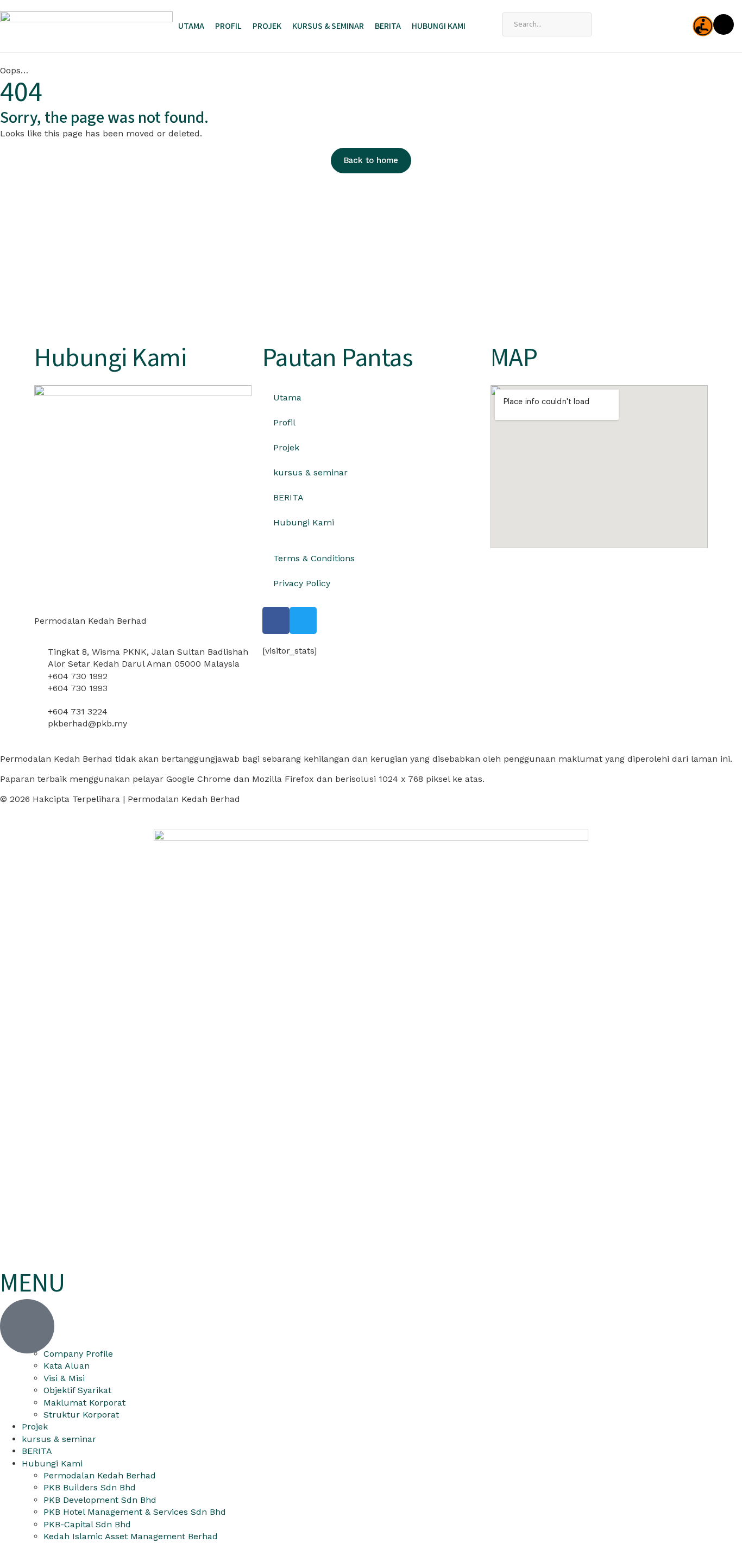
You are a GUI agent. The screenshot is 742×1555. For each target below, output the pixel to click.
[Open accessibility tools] (703, 26)
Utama (191, 26)
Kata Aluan (66, 1365)
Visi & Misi (64, 1378)
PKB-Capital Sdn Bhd (87, 1524)
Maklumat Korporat (84, 1402)
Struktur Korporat (81, 1414)
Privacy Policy (301, 583)
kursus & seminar (328, 26)
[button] (45, 261)
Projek (267, 26)
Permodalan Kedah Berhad (99, 1475)
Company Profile (78, 1354)
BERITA (388, 26)
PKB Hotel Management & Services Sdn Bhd (134, 1512)
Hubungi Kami (439, 26)
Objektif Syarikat (77, 1390)
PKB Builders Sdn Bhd (89, 1487)
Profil (228, 26)
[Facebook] (276, 620)
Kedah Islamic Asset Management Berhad (130, 1536)
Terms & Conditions (314, 558)
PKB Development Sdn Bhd (99, 1500)
